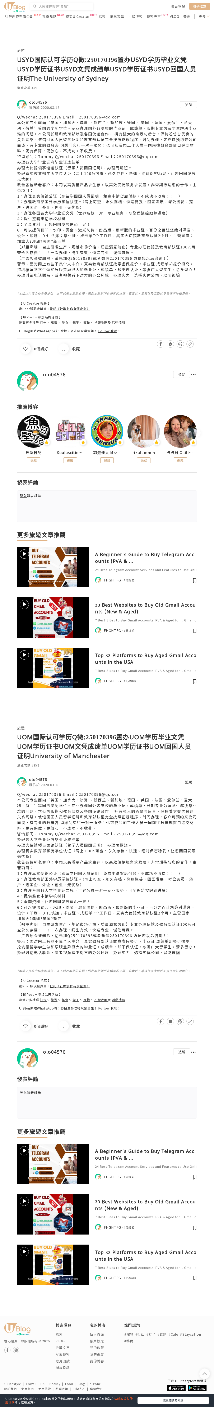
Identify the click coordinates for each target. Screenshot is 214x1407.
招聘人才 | (81, 1389)
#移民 (129, 1340)
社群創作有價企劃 (19, 16)
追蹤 (188, 104)
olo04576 (38, 102)
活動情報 (118, 322)
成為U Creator (78, 16)
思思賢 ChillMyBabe (180, 452)
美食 (186, 16)
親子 (76, 322)
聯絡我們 (97, 1389)
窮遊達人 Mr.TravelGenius (107, 452)
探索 (102, 16)
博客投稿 (63, 1367)
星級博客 (135, 16)
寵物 (86, 322)
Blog (84, 1384)
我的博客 (97, 1360)
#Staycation (190, 1334)
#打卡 (151, 1334)
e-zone (96, 1384)
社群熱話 (49, 16)
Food (71, 1384)
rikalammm (143, 452)
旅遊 (21, 50)
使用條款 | (47, 1389)
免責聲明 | (29, 1389)
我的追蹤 (97, 1354)
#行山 (140, 1334)
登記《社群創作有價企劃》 (70, 308)
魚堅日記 (34, 452)
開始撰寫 (199, 6)
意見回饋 (63, 1360)
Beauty (57, 1384)
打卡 (43, 322)
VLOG (174, 16)
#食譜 (162, 1334)
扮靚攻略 (101, 322)
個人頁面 (97, 1334)
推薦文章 (117, 16)
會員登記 (178, 6)
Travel (33, 1384)
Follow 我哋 (107, 331)
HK (44, 1384)
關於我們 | (12, 1389)
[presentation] (17, 433)
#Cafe (173, 1334)
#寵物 (129, 1334)
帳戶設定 (97, 1340)
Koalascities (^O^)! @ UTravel (70, 452)
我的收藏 (97, 1347)
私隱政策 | (64, 1389)
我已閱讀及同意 (173, 1400)
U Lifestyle (15, 1384)
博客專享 (154, 16)
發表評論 (30, 495)
